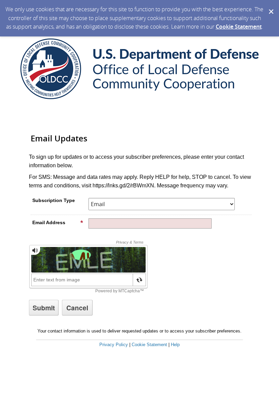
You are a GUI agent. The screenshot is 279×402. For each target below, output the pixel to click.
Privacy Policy (113, 344)
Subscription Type (53, 200)
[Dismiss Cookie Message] (270, 6)
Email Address (48, 222)
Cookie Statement (239, 26)
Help (175, 344)
